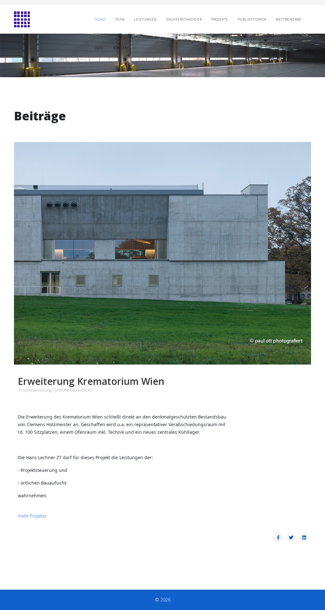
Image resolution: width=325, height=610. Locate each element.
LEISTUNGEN (145, 19)
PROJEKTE (219, 19)
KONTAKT (121, 48)
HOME (100, 19)
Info (99, 48)
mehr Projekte (32, 516)
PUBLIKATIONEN (252, 19)
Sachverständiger (184, 19)
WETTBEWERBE (289, 19)
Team (120, 19)
